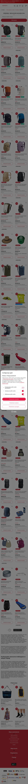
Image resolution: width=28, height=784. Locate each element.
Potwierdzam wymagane (14, 406)
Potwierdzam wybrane (14, 402)
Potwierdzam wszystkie (14, 399)
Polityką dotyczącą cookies (8, 378)
